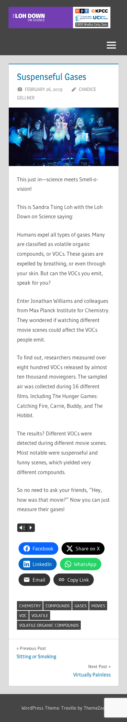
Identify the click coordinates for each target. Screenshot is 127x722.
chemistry (30, 605)
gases (81, 605)
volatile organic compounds (49, 625)
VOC (23, 615)
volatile (40, 615)
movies (98, 605)
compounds (58, 605)
